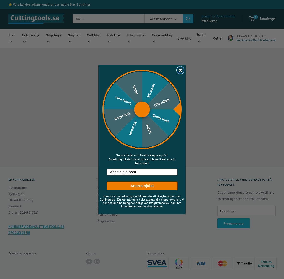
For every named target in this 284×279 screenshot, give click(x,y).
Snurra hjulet (142, 186)
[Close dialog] (180, 70)
